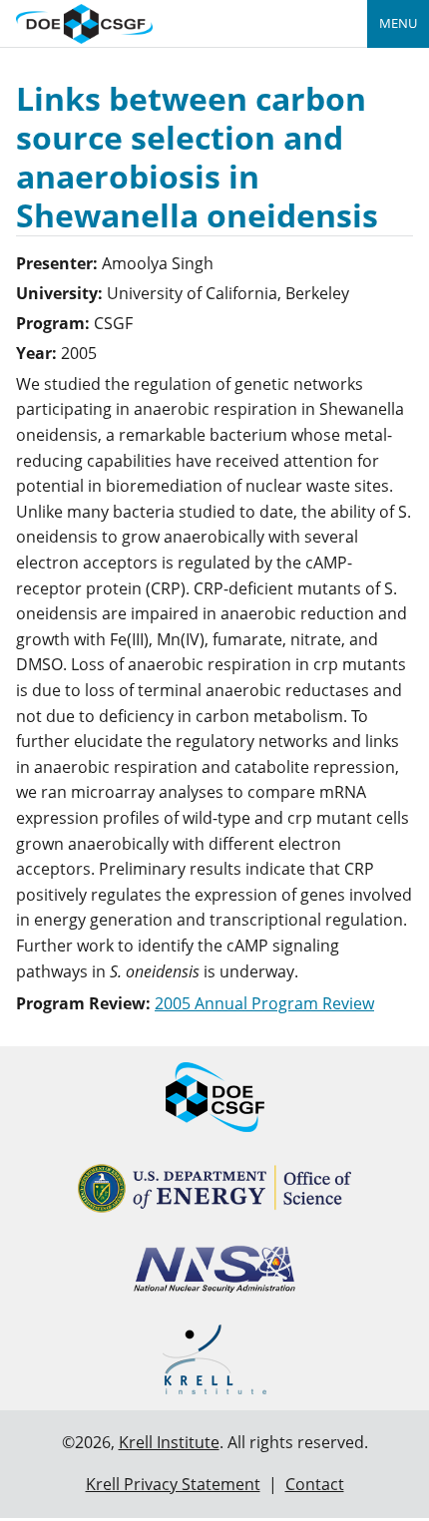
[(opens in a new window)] (215, 1188)
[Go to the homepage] (84, 21)
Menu (398, 23)
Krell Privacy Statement (173, 1484)
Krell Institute (169, 1442)
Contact (314, 1484)
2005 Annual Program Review (264, 1003)
